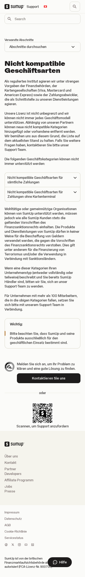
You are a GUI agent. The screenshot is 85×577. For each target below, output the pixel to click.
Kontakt (10, 463)
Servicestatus (14, 538)
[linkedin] (32, 545)
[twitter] (12, 545)
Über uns (11, 456)
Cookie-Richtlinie (16, 531)
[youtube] (26, 545)
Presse (10, 491)
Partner (10, 469)
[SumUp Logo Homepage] (16, 6)
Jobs (8, 486)
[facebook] (6, 545)
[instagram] (19, 545)
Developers (13, 474)
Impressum (12, 512)
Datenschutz (13, 519)
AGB (8, 525)
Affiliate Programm (19, 480)
